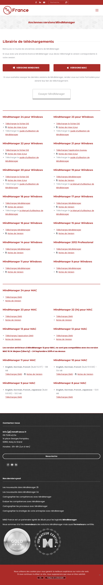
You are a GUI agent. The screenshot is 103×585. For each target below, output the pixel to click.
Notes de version (15, 207)
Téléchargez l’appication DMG (19, 335)
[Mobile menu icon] (97, 10)
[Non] (99, 575)
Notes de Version (66, 180)
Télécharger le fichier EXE (17, 123)
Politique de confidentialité (55, 578)
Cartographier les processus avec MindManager (25, 506)
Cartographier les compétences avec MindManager (27, 496)
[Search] (66, 2)
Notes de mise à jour (17, 127)
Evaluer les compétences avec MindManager (24, 501)
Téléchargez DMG (13, 297)
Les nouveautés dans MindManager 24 (21, 492)
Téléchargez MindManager (68, 176)
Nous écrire (51, 456)
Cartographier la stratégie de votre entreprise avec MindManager (33, 511)
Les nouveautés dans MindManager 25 (20, 487)
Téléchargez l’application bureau (71, 150)
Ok (40, 578)
